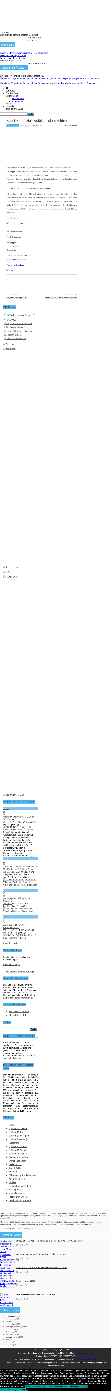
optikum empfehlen (18, 1153)
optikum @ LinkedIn (18, 1128)
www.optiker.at (16, 1189)
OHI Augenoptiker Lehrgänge (22, 1175)
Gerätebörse (12, 93)
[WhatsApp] (42, 282)
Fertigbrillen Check (18, 1196)
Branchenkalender (17, 1160)
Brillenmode (12, 96)
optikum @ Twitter (18, 1146)
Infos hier (18, 1058)
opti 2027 (7, 903)
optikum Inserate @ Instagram (18, 1141)
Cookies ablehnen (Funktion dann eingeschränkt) (66, 1386)
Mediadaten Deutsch (19, 1011)
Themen (13, 1171)
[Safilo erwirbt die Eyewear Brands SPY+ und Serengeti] (7, 1305)
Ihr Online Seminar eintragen (20, 971)
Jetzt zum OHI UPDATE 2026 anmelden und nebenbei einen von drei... (41, 1268)
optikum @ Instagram (19, 1135)
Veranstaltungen (19, 101)
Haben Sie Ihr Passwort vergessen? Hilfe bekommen (24, 53)
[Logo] (24, 83)
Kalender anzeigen (11, 943)
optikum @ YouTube (18, 1150)
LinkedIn (10, 106)
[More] (74, 282)
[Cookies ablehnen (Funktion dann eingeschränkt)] (27, 1390)
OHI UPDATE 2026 (12, 822)
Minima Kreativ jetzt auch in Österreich (61, 298)
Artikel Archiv (15, 1164)
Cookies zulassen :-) (35, 1386)
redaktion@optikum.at (24, 1228)
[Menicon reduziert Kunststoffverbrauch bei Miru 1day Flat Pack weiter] (9, 1265)
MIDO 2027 (8, 930)
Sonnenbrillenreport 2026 (25, 1281)
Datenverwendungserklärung (13, 55)
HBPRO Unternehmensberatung (20, 1184)
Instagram (11, 103)
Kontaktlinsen (18, 98)
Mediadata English (17, 1015)
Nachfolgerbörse (17, 1178)
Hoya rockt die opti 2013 (17, 298)
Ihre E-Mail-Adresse (36, 63)
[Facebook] (11, 282)
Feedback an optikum (19, 1157)
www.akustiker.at (17, 1193)
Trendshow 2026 (14, 109)
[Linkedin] (53, 282)
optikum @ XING (16, 1132)
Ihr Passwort (32, 40)
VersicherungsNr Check (20, 1200)
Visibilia (26, 125)
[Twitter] (21, 282)
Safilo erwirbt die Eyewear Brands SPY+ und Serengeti (36, 1294)
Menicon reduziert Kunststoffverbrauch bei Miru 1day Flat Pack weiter (41, 1254)
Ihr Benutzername (35, 37)
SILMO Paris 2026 (12, 872)
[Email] (63, 282)
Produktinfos (13, 125)
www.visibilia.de (17, 265)
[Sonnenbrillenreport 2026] (9, 1286)
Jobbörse (10, 90)
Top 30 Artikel (15, 1168)
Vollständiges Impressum (86, 1359)
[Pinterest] (32, 282)
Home (11, 1124)
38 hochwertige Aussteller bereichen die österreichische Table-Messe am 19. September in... (50, 1241)
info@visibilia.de (19, 259)
